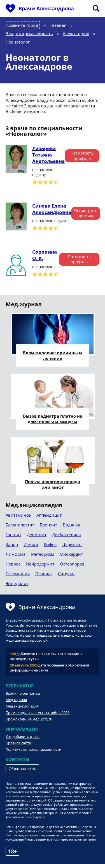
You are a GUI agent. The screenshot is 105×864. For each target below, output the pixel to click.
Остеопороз (72, 564)
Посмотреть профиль (82, 155)
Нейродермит (40, 564)
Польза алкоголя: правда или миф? (52, 484)
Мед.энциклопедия (22, 706)
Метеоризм (42, 554)
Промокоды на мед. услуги (29, 718)
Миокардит (71, 554)
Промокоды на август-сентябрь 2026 (37, 712)
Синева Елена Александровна (51, 209)
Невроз (13, 564)
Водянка (71, 525)
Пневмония (18, 573)
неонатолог (42, 266)
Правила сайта (18, 742)
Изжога (31, 544)
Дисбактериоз (66, 534)
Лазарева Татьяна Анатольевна (48, 154)
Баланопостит (20, 525)
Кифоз (50, 544)
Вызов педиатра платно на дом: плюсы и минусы (52, 418)
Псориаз (43, 573)
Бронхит (48, 525)
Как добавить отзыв (23, 736)
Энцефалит (17, 583)
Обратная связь (22, 768)
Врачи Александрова (46, 8)
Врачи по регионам (23, 693)
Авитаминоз (18, 515)
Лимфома (15, 554)
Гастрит (13, 534)
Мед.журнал (16, 699)
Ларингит (72, 544)
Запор (12, 544)
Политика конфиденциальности (33, 749)
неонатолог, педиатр (42, 172)
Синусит (66, 573)
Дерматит (36, 534)
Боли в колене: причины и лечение (52, 355)
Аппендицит (49, 515)
